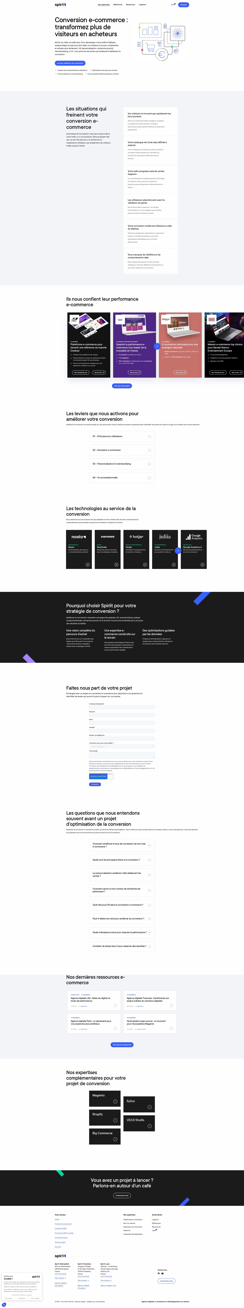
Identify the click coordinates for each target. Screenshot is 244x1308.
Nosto (71, 547)
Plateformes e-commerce (132, 1220)
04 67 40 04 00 (60, 1274)
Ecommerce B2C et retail (64, 1233)
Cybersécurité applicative (132, 1234)
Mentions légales (80, 1302)
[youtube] (162, 1273)
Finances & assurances (63, 1224)
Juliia (157, 547)
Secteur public (60, 1242)
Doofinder (102, 547)
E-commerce (85, 995)
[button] (157, 346)
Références (117, 5)
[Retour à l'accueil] (60, 5)
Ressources (130, 5)
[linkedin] (159, 1273)
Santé (57, 1219)
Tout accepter (35, 1298)
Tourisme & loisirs (61, 1238)
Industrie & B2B (60, 1229)
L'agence (142, 5)
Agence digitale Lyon (108, 1286)
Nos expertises (104, 5)
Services (58, 1247)
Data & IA (126, 1231)
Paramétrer (21, 1298)
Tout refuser (8, 1298)
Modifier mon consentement (96, 1302)
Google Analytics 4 (192, 547)
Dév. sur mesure (129, 1223)
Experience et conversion (132, 1227)
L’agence (155, 1220)
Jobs (172, 5)
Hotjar (129, 547)
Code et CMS (75, 995)
